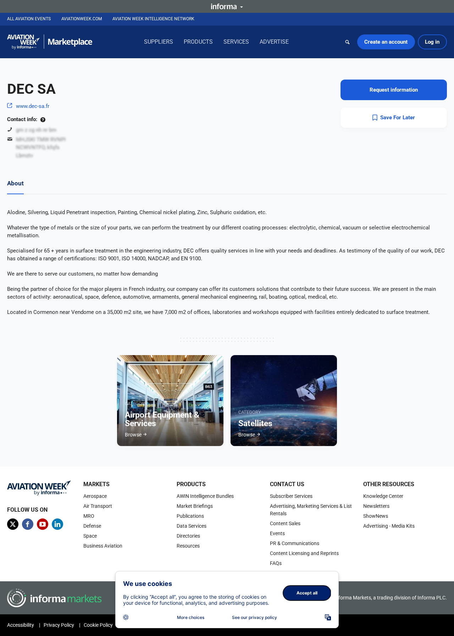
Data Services (191, 526)
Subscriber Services (291, 496)
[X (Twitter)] (12, 524)
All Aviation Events (29, 18)
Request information (394, 90)
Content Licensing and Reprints (304, 553)
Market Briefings (195, 506)
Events (277, 533)
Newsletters (376, 506)
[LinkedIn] (57, 524)
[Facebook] (27, 524)
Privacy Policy (59, 625)
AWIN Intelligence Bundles (205, 496)
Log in (432, 42)
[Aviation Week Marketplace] (49, 41)
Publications (190, 516)
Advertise (274, 41)
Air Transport (97, 506)
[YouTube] (42, 524)
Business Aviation (102, 546)
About (15, 183)
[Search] (347, 42)
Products (198, 41)
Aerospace (95, 496)
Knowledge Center (383, 496)
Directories (188, 536)
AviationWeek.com (81, 18)
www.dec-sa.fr (32, 106)
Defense (92, 526)
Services (236, 41)
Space (90, 536)
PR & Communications (294, 543)
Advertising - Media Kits (389, 526)
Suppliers (158, 41)
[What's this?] (42, 119)
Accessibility (20, 625)
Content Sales (285, 523)
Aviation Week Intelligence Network (153, 18)
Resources (188, 546)
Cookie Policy (98, 625)
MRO (88, 516)
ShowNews (375, 516)
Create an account (386, 42)
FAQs (276, 563)
